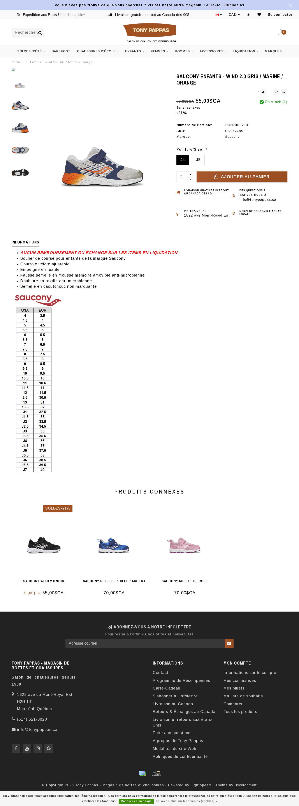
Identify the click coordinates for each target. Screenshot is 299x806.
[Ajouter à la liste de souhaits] (276, 92)
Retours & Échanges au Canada (184, 711)
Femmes (158, 51)
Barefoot (61, 51)
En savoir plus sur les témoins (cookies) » (186, 801)
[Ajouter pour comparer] (284, 92)
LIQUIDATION (244, 51)
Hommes (182, 51)
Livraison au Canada (173, 704)
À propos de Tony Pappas (178, 741)
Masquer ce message (136, 801)
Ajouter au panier (245, 176)
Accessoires (211, 51)
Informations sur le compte (249, 672)
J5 (198, 160)
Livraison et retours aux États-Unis (183, 722)
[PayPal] (156, 773)
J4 (183, 160)
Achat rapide (46, 580)
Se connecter (280, 14)
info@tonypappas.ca (37, 729)
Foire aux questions (172, 733)
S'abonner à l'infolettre (175, 696)
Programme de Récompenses (181, 680)
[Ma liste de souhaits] (259, 14)
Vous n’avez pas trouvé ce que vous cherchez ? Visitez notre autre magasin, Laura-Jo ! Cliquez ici (149, 5)
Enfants (133, 51)
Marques (273, 51)
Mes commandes (239, 680)
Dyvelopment (246, 785)
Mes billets (233, 688)
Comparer (233, 704)
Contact (160, 672)
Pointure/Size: (191, 149)
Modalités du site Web (174, 748)
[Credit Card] (142, 773)
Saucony (232, 136)
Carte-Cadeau (166, 688)
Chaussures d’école (96, 51)
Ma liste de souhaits (243, 696)
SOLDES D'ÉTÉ (29, 51)
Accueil (17, 62)
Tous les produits (240, 711)
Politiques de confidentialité (180, 756)
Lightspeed (200, 785)
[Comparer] (249, 14)
